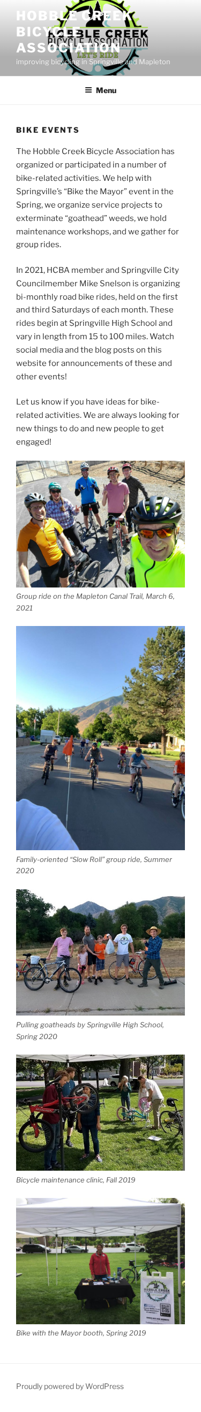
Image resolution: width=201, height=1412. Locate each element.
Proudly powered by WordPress (70, 1386)
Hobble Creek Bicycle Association (74, 32)
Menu (106, 90)
